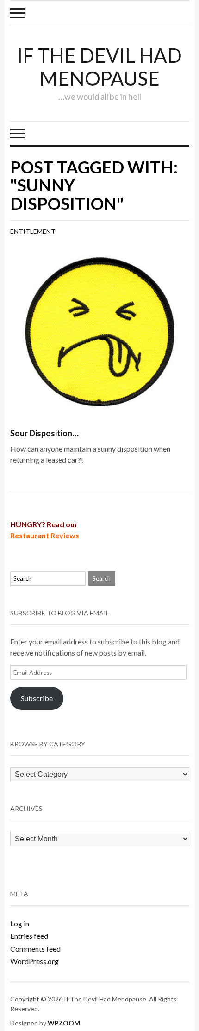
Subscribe (37, 698)
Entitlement (33, 231)
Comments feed (35, 948)
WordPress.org (34, 961)
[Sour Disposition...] (99, 330)
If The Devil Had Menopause (99, 67)
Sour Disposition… (44, 433)
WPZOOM (64, 1023)
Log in (19, 923)
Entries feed (29, 935)
